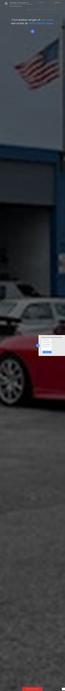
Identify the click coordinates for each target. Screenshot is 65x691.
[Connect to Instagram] (40, 2)
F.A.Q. (44, 9)
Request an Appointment (32, 689)
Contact (53, 9)
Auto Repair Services (38, 9)
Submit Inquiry (47, 352)
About (32, 9)
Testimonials (48, 9)
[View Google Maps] (43, 2)
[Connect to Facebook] (38, 2)
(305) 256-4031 (57, 2)
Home (29, 9)
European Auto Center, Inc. (19, 2)
